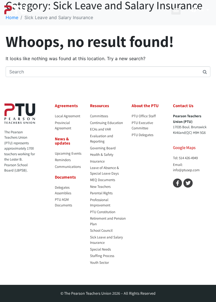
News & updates (62, 141)
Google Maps (184, 147)
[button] (176, 10)
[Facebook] (193, 9)
